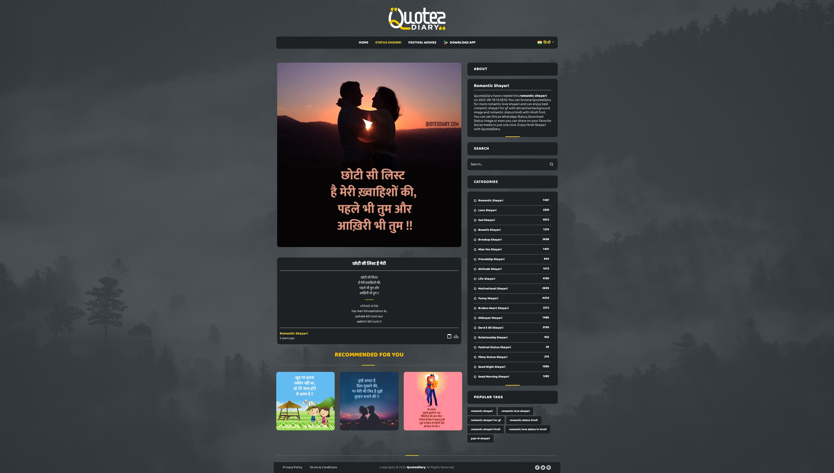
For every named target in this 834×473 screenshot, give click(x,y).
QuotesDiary (416, 467)
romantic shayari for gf (486, 420)
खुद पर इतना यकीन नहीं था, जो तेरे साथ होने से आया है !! (305, 401)
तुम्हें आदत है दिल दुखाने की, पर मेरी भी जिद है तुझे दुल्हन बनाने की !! (369, 401)
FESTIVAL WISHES (422, 42)
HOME (363, 42)
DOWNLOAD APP (462, 42)
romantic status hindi (524, 420)
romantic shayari (482, 411)
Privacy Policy (292, 467)
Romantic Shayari (294, 333)
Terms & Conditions (323, 467)
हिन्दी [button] (547, 42)
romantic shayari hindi (485, 429)
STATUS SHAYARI (388, 42)
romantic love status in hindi (528, 429)
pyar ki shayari (480, 438)
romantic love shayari (515, 411)
